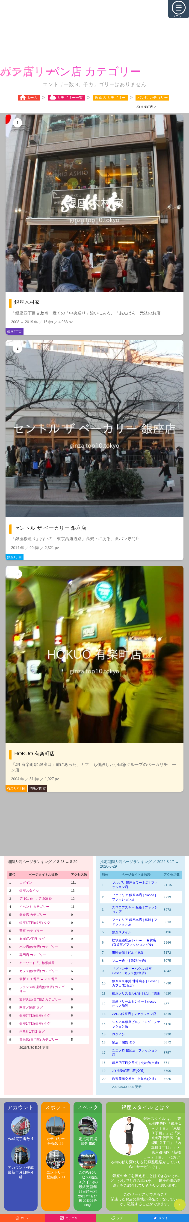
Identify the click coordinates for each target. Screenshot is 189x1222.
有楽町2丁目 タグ (32, 938)
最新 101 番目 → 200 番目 (38, 978)
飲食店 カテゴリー (32, 914)
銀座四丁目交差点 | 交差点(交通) (135, 1062)
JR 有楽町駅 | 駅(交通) (128, 1070)
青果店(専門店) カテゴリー (38, 1039)
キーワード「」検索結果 (37, 962)
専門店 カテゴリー (32, 954)
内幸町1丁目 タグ (32, 1031)
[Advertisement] (94, 32)
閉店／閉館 (38, 788)
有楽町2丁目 (16, 788)
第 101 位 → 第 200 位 (35, 898)
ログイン (25, 882)
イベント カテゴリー (34, 906)
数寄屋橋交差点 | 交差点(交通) (134, 1078)
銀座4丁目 (14, 331)
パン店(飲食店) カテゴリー (38, 946)
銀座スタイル (29, 890)
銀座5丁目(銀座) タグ (34, 922)
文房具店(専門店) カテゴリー (40, 999)
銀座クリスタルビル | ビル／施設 (136, 993)
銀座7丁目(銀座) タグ (34, 1015)
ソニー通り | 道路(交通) (129, 960)
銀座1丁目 (14, 556)
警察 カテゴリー (31, 930)
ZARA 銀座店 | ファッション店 (134, 1013)
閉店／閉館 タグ (31, 1007)
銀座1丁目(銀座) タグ (34, 1023)
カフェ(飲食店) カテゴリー (38, 970)
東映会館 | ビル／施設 (128, 952)
